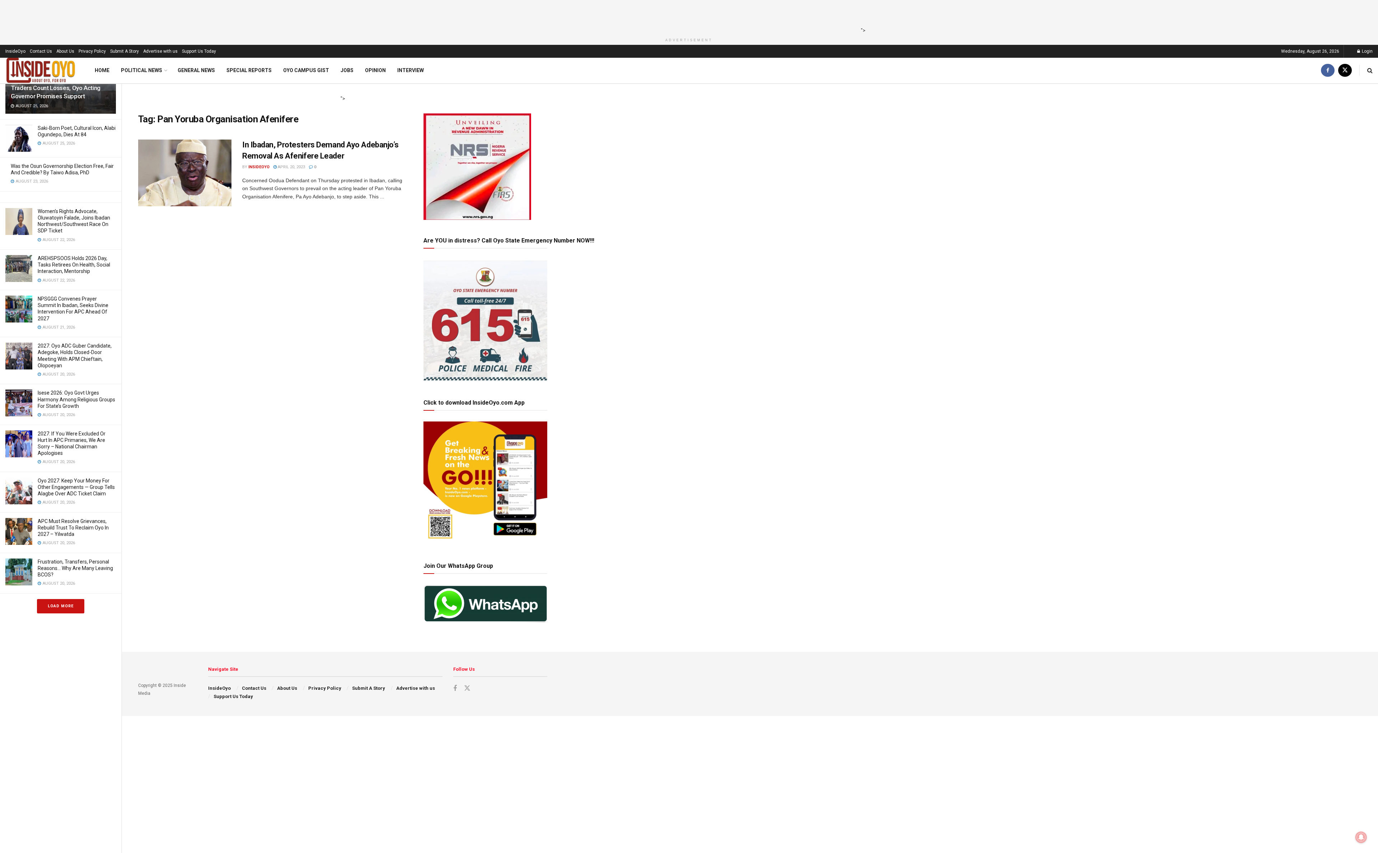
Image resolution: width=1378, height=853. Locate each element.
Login (1367, 51)
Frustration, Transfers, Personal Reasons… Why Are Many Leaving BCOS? (75, 568)
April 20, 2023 (291, 167)
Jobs (347, 70)
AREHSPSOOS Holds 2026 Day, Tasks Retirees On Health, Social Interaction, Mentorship (74, 264)
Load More (61, 606)
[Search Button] (1370, 70)
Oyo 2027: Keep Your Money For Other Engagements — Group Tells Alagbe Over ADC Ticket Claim (76, 487)
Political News (141, 70)
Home (102, 70)
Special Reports (249, 70)
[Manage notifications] (1361, 837)
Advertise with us (160, 51)
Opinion (375, 70)
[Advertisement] (687, 16)
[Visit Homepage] (40, 70)
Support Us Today (199, 51)
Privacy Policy (92, 51)
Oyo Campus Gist (306, 70)
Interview (410, 70)
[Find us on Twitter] (1345, 70)
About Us (65, 51)
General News (196, 70)
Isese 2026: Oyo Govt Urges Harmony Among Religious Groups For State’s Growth (76, 399)
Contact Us (41, 51)
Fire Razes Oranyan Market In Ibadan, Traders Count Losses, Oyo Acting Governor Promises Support (59, 88)
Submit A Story (124, 51)
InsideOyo (15, 51)
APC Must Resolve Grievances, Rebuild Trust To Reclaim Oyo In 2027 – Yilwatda (73, 527)
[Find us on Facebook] (1328, 70)
